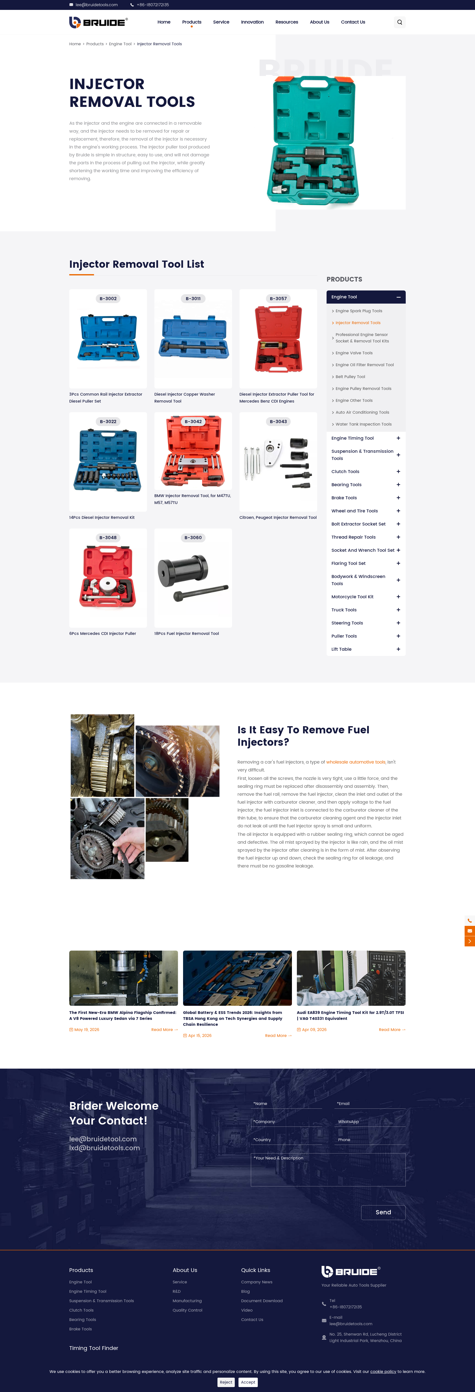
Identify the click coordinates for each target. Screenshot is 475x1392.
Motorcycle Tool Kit (353, 596)
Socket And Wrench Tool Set (363, 550)
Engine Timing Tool (353, 438)
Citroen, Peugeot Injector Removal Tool (278, 517)
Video (247, 1310)
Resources (287, 22)
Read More (164, 1030)
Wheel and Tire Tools (355, 511)
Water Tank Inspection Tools (364, 424)
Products (191, 22)
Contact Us (353, 22)
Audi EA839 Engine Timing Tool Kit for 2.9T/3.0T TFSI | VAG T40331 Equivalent (350, 1016)
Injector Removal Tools (159, 44)
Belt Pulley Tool (350, 377)
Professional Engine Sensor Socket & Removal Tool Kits (362, 338)
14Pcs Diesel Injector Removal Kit (102, 517)
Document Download (262, 1301)
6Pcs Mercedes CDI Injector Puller (102, 633)
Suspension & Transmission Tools (363, 455)
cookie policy (383, 1371)
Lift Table (342, 649)
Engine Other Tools (354, 400)
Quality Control (187, 1310)
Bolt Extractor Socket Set (359, 524)
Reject (226, 1382)
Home (164, 22)
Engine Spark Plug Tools (359, 311)
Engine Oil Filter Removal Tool (365, 365)
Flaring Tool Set (349, 563)
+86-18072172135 (153, 5)
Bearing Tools (347, 484)
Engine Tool (120, 44)
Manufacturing (187, 1301)
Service (221, 22)
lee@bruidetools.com (97, 5)
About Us (319, 22)
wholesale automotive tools (355, 762)
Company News (256, 1282)
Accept (248, 1382)
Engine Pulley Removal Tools (363, 388)
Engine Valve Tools (354, 353)
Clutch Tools (345, 471)
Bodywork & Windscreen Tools (358, 580)
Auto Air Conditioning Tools (362, 412)
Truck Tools (344, 610)
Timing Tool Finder (93, 1348)
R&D (177, 1291)
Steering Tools (347, 623)
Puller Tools (344, 636)
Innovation (252, 22)
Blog (245, 1291)
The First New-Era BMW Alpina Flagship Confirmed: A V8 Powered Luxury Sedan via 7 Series (122, 1016)
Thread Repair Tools (354, 537)
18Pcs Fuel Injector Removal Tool (186, 633)
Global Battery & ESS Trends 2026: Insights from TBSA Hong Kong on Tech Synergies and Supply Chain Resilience (232, 1016)
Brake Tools (344, 498)
